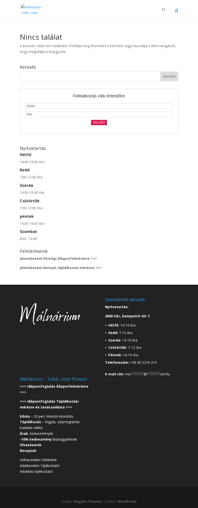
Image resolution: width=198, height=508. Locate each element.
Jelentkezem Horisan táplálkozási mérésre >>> (61, 267)
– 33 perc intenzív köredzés (46, 416)
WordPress (127, 501)
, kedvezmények (37, 433)
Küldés (99, 122)
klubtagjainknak (48, 439)
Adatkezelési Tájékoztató (39, 465)
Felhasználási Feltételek (38, 459)
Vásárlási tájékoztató (36, 471)
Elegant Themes (87, 501)
